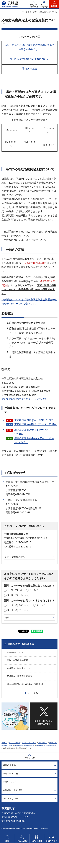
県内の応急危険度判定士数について (29, 59)
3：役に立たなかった (19, 595)
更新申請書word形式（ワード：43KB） (35, 424)
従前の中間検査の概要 (17, 660)
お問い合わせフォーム (15, 556)
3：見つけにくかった (19, 610)
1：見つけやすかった (19, 605)
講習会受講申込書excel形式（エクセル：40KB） (34, 440)
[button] (44, 4)
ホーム (4, 743)
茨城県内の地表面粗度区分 (19, 676)
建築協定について (15, 652)
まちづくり (42, 743)
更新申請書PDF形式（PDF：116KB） (35, 420)
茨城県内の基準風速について (20, 668)
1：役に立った (15, 590)
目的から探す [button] (36, 841)
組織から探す (51, 841)
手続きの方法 (29, 68)
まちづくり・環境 (29, 743)
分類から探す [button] (22, 841)
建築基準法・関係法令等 (21, 644)
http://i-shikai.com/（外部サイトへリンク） (24, 399)
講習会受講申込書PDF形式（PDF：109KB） (33, 432)
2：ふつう (35, 590)
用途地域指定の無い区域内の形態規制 (25, 684)
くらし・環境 (14, 743)
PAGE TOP (30, 758)
